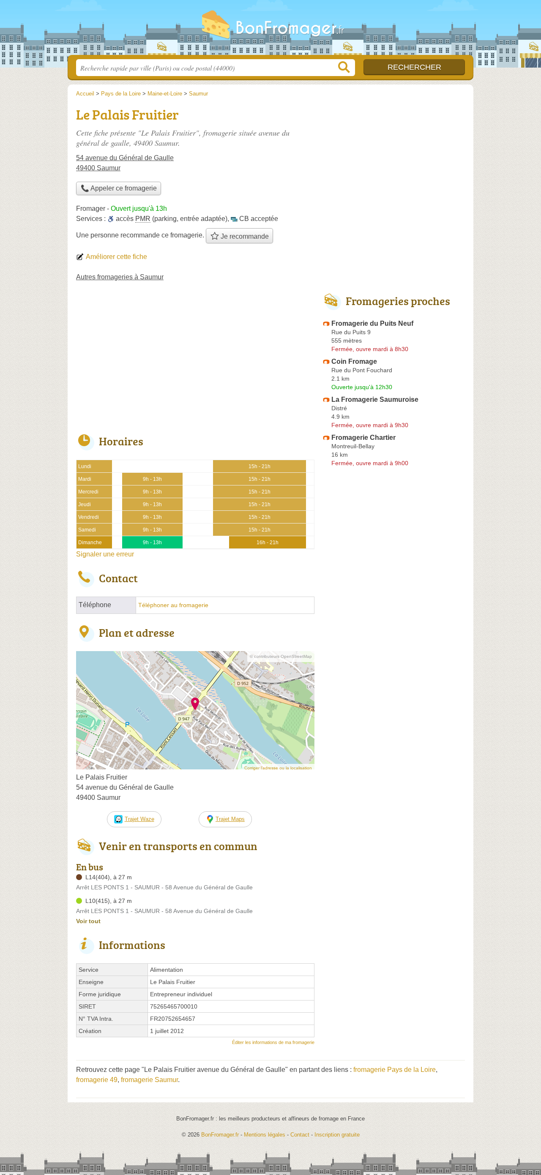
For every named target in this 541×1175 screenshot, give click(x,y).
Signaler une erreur (105, 554)
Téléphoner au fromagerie (173, 605)
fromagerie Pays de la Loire (394, 1069)
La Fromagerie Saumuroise (374, 399)
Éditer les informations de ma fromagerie (273, 1042)
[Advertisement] (195, 363)
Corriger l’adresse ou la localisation (278, 768)
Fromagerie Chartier (363, 437)
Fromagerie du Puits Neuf (372, 323)
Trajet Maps (230, 819)
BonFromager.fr (270, 30)
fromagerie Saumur (149, 1079)
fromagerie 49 (96, 1079)
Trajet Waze (139, 819)
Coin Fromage (354, 361)
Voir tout (88, 921)
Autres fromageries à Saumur (120, 277)
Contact (299, 1134)
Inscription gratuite (337, 1134)
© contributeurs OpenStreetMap (281, 656)
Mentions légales (264, 1134)
